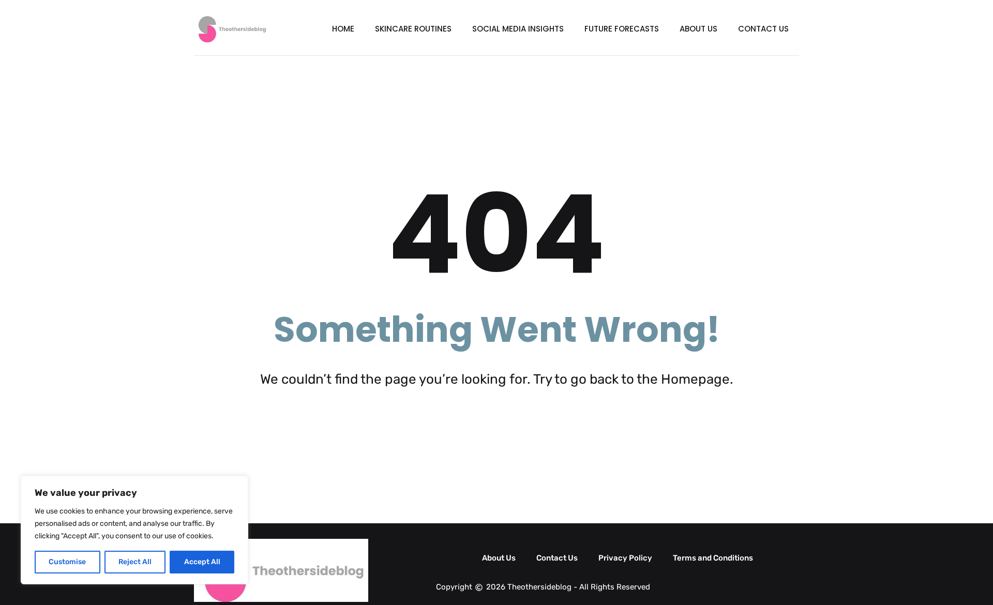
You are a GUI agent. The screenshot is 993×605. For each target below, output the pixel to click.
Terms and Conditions (713, 558)
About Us (698, 28)
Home (343, 28)
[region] (134, 530)
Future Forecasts (621, 28)
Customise (67, 561)
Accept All (202, 561)
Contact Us (763, 28)
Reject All (135, 561)
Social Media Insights (518, 28)
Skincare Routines (413, 28)
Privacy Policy (625, 558)
